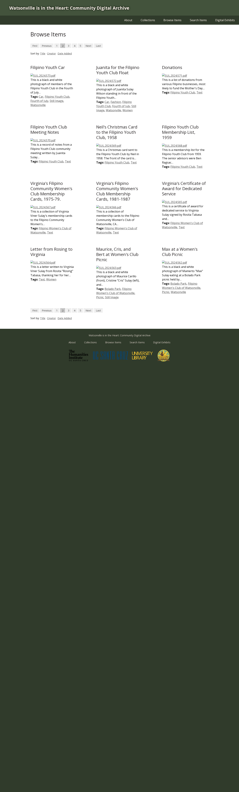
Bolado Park (113, 289)
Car (41, 97)
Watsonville (38, 105)
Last (98, 45)
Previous (47, 45)
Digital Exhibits (225, 20)
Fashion (116, 102)
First (34, 45)
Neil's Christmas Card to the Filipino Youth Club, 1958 (116, 132)
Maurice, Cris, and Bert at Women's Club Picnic (117, 254)
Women (127, 110)
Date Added (65, 53)
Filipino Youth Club (57, 97)
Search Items (198, 20)
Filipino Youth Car (47, 67)
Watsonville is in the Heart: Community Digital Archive (69, 8)
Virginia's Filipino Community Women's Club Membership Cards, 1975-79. (51, 191)
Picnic (100, 297)
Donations (172, 67)
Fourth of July (39, 101)
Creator (51, 53)
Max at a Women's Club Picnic (180, 251)
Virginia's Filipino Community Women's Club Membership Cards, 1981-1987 (117, 191)
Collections (148, 20)
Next (88, 45)
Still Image (56, 101)
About (128, 20)
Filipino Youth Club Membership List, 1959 (180, 132)
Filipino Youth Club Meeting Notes (48, 129)
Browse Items (172, 20)
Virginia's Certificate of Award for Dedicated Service (184, 188)
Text (199, 92)
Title (42, 53)
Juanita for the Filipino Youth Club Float (117, 69)
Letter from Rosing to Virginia (51, 251)
